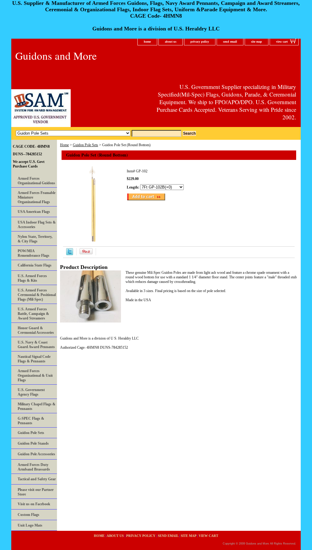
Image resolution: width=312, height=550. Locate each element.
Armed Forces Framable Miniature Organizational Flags (36, 197)
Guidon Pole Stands (33, 443)
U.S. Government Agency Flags (31, 392)
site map (256, 41)
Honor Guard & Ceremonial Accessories (36, 330)
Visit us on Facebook (34, 504)
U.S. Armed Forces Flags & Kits (32, 278)
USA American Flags (34, 212)
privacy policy (199, 41)
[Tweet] (69, 254)
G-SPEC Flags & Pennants (31, 420)
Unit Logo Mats (30, 525)
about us (170, 41)
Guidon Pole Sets (85, 145)
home (147, 41)
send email (230, 41)
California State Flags (34, 265)
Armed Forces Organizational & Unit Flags (35, 375)
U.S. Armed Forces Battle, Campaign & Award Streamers (33, 313)
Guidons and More (56, 55)
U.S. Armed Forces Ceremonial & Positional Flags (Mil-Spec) (37, 294)
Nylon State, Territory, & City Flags (35, 238)
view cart (282, 41)
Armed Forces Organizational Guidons (36, 180)
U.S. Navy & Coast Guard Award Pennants (36, 344)
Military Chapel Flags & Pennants (36, 406)
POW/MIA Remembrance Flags (33, 253)
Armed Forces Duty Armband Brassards (34, 467)
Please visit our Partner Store (36, 492)
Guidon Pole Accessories (36, 454)
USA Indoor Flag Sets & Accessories (37, 224)
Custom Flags (28, 515)
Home (64, 145)
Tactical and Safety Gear (37, 479)
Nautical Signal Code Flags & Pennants (34, 358)
